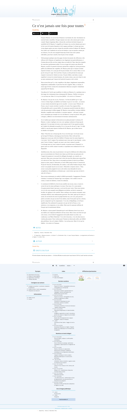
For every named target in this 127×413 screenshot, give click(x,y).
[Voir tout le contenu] (74, 265)
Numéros (62, 266)
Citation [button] (45, 33)
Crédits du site (31, 298)
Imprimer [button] (37, 33)
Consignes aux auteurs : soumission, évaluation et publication (38, 287)
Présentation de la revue (33, 275)
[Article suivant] (93, 20)
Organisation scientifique (34, 278)
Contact (30, 299)
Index (69, 266)
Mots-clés (56, 276)
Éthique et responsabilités (34, 276)
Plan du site (57, 408)
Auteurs (56, 275)
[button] (56, 265)
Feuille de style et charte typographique (37, 289)
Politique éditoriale (32, 279)
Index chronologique (58, 278)
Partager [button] (54, 33)
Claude (35, 30)
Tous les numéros (63, 399)
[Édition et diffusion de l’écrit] (89, 278)
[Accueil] (53, 265)
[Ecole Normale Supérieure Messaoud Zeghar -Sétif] (81, 278)
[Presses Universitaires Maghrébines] (97, 278)
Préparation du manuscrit (34, 291)
